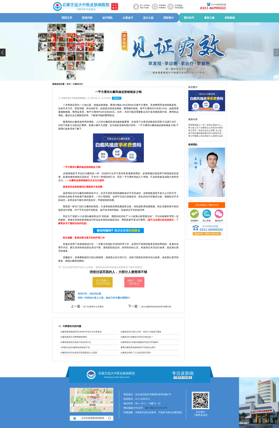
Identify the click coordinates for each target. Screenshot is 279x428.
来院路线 (230, 17)
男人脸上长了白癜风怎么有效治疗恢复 (205, 128)
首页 (69, 84)
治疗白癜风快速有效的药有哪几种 (156, 307)
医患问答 (87, 17)
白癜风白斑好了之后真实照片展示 (136, 353)
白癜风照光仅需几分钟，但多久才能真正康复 (141, 332)
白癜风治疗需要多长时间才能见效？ (137, 337)
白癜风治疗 (78, 84)
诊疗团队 (107, 17)
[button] (3, 52)
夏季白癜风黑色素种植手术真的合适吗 (138, 347)
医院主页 (67, 17)
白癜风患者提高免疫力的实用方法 (75, 342)
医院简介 (168, 17)
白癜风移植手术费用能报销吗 (73, 337)
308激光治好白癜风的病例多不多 (75, 347)
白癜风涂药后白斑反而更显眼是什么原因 (78, 353)
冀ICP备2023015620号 (156, 408)
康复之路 (209, 17)
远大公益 (148, 17)
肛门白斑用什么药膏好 (93, 307)
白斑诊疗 (128, 17)
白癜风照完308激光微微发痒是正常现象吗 (139, 342)
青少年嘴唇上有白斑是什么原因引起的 (205, 136)
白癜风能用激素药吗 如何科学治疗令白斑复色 (81, 332)
